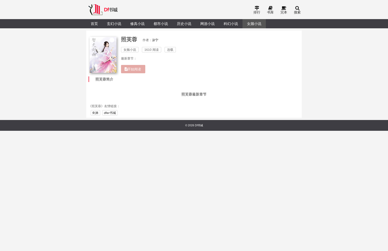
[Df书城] (103, 10)
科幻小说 (231, 24)
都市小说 (161, 24)
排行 (257, 12)
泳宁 (155, 40)
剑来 (95, 113)
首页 (94, 24)
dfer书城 (110, 113)
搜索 (297, 12)
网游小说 (207, 24)
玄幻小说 (114, 24)
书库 (270, 12)
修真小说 (137, 24)
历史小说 (184, 24)
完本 (283, 12)
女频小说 (254, 24)
